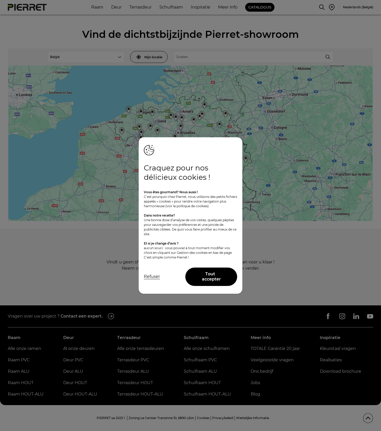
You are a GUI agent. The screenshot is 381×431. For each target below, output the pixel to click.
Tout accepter (211, 276)
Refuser (152, 276)
